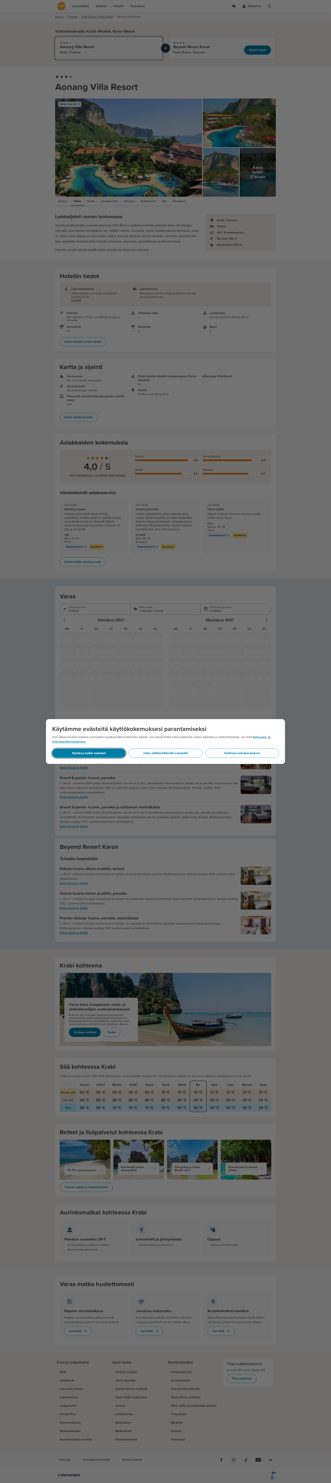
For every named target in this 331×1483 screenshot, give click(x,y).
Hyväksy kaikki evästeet (89, 753)
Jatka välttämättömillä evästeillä (165, 753)
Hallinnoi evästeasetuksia (242, 753)
